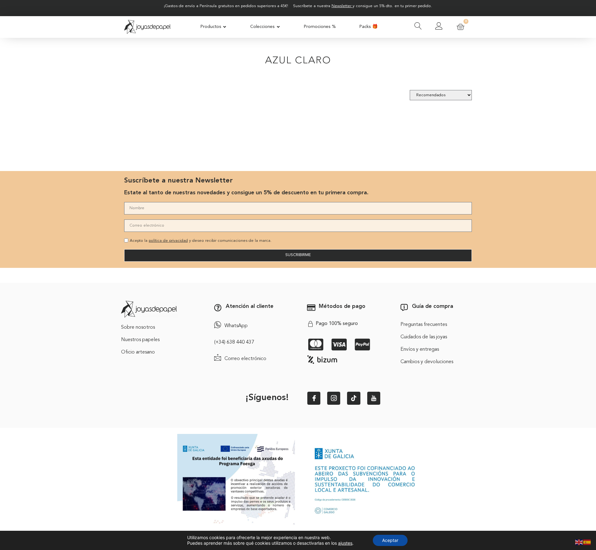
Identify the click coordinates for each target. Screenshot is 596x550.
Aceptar (390, 540)
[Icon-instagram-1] (333, 398)
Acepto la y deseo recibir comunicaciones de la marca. (201, 241)
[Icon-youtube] (373, 398)
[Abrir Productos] (225, 27)
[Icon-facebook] (313, 398)
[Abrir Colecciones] (278, 27)
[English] (579, 542)
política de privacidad (168, 241)
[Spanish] (587, 542)
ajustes (345, 543)
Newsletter (341, 6)
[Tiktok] (353, 398)
